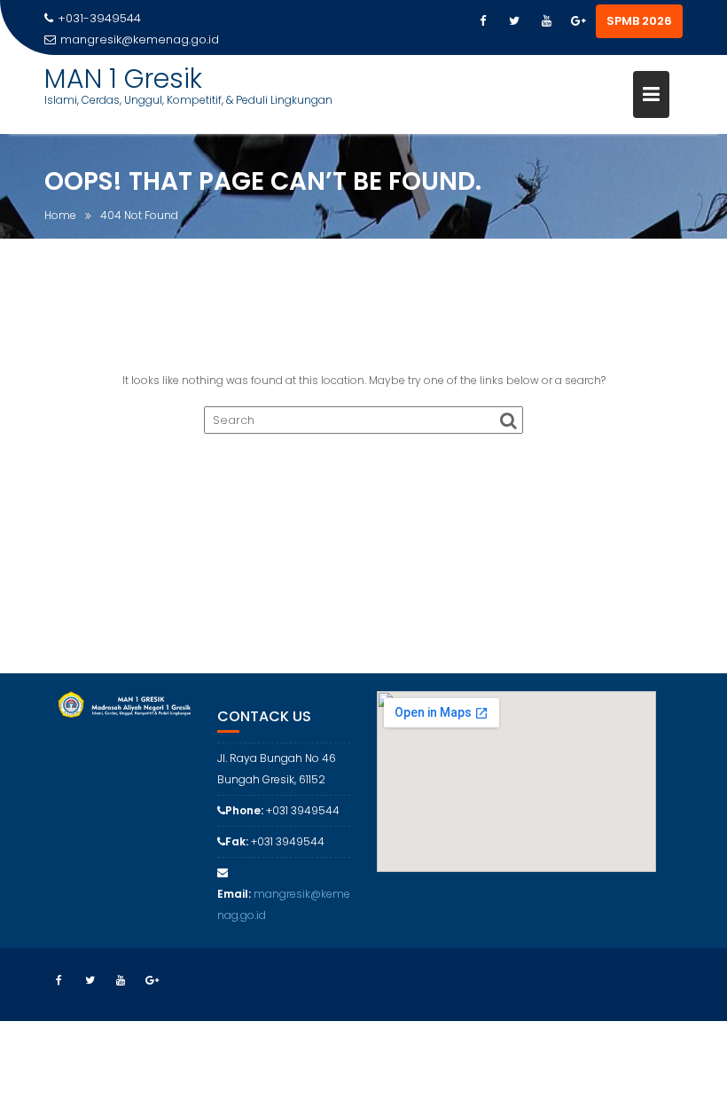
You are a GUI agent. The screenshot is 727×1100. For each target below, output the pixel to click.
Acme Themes (644, 976)
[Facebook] (482, 21)
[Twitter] (514, 21)
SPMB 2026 (639, 20)
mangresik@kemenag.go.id (139, 39)
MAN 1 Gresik (123, 78)
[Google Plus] (578, 21)
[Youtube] (546, 21)
